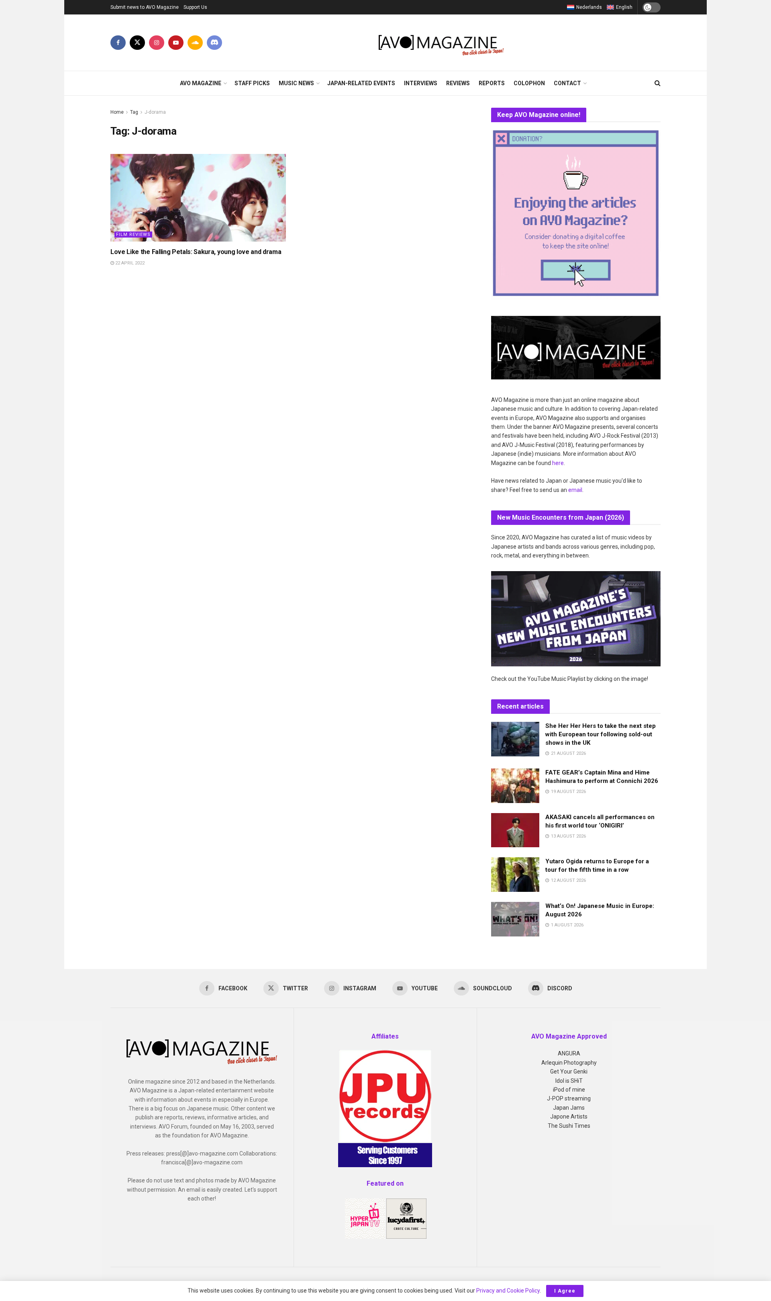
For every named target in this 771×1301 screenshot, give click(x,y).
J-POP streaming (569, 1098)
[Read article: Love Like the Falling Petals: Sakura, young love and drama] (198, 198)
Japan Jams (569, 1107)
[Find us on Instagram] (156, 42)
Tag (134, 112)
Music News (296, 83)
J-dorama (155, 112)
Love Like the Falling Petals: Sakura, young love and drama (195, 252)
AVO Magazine (200, 83)
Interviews (420, 83)
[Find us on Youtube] (176, 42)
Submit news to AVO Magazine (144, 7)
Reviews (458, 83)
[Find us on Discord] (214, 42)
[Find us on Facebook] (118, 42)
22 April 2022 (129, 263)
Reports (492, 83)
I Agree (564, 1291)
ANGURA (569, 1053)
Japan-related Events (361, 83)
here (558, 463)
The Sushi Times (569, 1126)
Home (117, 112)
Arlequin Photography (569, 1062)
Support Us (195, 7)
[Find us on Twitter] (137, 42)
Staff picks (252, 83)
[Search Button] (658, 83)
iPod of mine (569, 1089)
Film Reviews (133, 234)
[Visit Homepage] (441, 42)
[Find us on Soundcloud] (195, 42)
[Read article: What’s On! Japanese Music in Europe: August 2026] (515, 919)
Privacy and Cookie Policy (508, 1290)
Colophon (529, 83)
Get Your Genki (568, 1071)
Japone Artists (568, 1116)
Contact (567, 83)
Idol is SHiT (569, 1081)
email (575, 490)
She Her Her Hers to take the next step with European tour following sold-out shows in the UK (600, 734)
